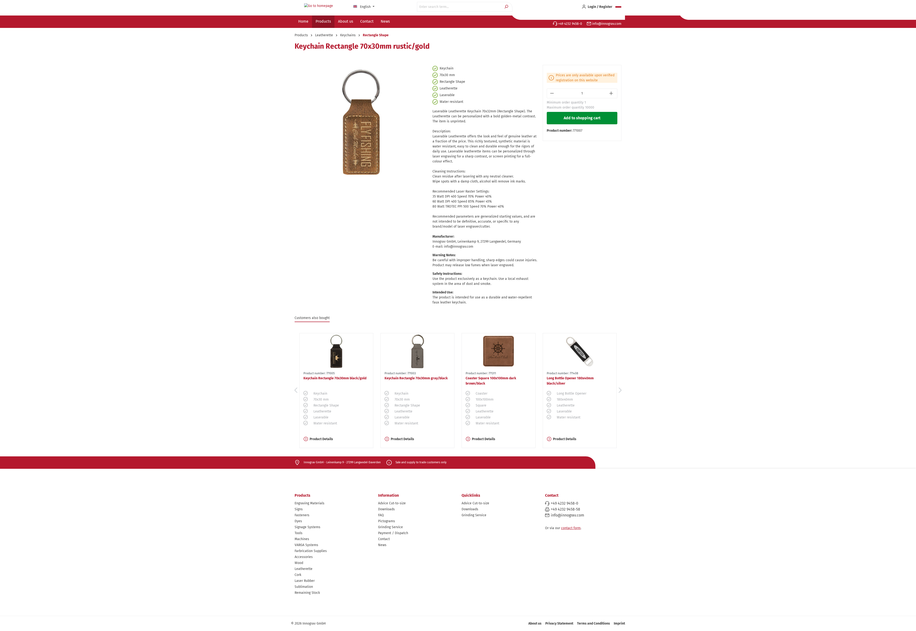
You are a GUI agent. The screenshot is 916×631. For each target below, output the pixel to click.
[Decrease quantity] (552, 93)
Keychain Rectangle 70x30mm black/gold (334, 378)
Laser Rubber (305, 581)
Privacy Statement (559, 623)
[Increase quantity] (611, 93)
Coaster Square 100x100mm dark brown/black (491, 381)
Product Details (321, 439)
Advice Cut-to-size (392, 503)
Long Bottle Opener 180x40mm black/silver (570, 381)
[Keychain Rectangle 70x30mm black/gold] (336, 351)
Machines (302, 539)
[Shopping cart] (618, 7)
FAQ (381, 515)
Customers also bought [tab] (312, 318)
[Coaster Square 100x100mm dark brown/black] (498, 351)
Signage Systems (307, 527)
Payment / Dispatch (393, 533)
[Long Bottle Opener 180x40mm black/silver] (579, 351)
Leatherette (303, 569)
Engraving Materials (309, 503)
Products (302, 495)
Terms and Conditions (593, 623)
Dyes (298, 521)
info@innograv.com (606, 24)
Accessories (304, 557)
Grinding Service (390, 527)
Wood (299, 563)
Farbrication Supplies (311, 551)
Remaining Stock (307, 593)
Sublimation (304, 587)
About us (534, 623)
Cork (298, 575)
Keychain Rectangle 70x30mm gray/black (416, 378)
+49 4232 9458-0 (569, 24)
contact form (571, 528)
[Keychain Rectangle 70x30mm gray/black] (417, 351)
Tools (298, 533)
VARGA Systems (306, 545)
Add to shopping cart (582, 118)
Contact (384, 539)
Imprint (619, 623)
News (382, 545)
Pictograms (386, 521)
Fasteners (302, 515)
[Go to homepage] (318, 6)
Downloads (386, 509)
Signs (299, 509)
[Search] (506, 7)
